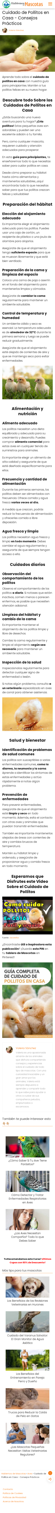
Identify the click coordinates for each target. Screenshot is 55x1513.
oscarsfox (14, 937)
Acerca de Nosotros (13, 1501)
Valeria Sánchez (16, 30)
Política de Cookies (13, 1493)
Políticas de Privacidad (14, 1497)
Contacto (8, 1489)
